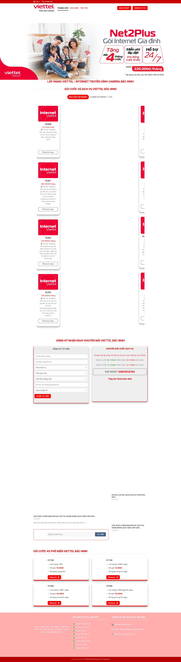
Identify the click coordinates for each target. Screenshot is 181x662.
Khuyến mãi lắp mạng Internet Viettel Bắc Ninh (128, 496)
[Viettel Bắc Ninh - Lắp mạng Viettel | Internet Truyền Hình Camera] (43, 8)
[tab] (78, 97)
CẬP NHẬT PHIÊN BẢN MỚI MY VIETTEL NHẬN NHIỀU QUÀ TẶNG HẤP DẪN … (64, 516)
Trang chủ (63, 8)
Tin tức (84, 8)
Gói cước (74, 8)
